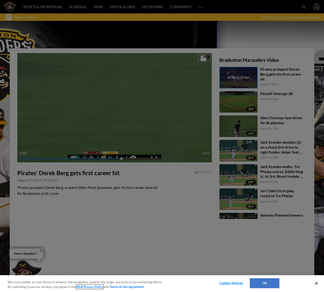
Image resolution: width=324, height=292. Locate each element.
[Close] (316, 283)
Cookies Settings (231, 283)
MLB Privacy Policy (89, 287)
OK (264, 283)
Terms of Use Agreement (127, 287)
